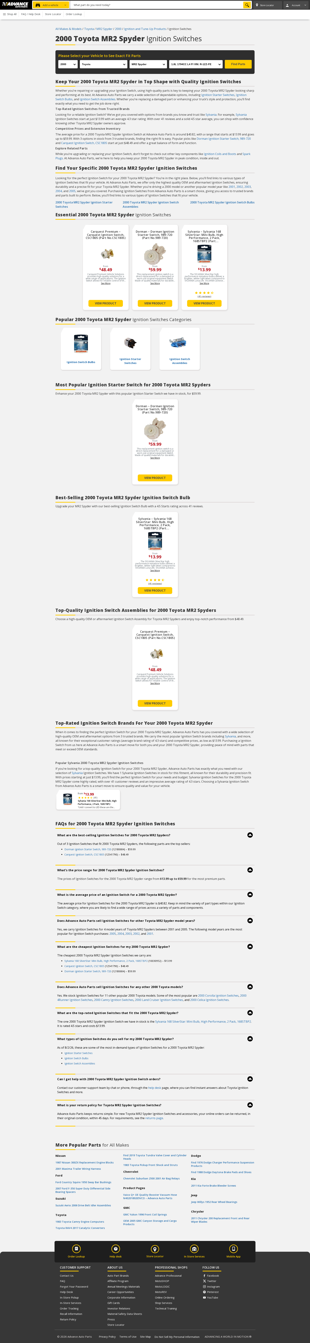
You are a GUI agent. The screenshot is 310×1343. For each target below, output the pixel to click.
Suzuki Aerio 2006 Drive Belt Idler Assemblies (83, 1205)
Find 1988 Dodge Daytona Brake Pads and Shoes (221, 1172)
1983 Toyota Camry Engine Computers (79, 1221)
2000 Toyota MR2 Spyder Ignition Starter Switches (84, 204)
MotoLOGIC (162, 1286)
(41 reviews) (204, 296)
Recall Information (71, 1314)
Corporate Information (121, 1297)
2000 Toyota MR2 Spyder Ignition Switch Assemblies (151, 204)
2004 (58, 191)
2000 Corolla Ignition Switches (218, 996)
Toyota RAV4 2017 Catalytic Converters (80, 1228)
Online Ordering (165, 1297)
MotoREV (161, 1292)
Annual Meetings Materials (123, 1286)
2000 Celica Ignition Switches (209, 1000)
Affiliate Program (117, 1281)
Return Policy (68, 1319)
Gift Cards (113, 1303)
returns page (154, 1118)
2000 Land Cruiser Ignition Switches (159, 1000)
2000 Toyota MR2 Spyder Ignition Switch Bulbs (222, 202)
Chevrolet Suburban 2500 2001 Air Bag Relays (151, 1178)
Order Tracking (69, 1308)
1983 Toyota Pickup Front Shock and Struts (150, 1165)
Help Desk (66, 1292)
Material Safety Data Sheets (124, 1314)
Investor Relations (118, 1308)
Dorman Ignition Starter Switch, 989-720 (224, 139)
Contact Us (67, 1275)
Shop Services (163, 1303)
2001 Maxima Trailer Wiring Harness (78, 1168)
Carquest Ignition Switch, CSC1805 (84, 143)
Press (111, 1319)
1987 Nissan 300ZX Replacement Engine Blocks (84, 1162)
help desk (154, 1088)
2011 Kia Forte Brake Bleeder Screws (213, 1185)
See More (106, 283)
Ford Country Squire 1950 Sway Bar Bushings (83, 1182)
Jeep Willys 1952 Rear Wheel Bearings (214, 1202)
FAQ (62, 1281)
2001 (232, 187)
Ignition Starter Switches (217, 95)
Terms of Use (128, 1336)
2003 (247, 187)
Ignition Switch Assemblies (97, 99)
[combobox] (161, 5)
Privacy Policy (107, 1336)
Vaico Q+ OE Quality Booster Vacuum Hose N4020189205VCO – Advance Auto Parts (150, 1196)
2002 (239, 187)
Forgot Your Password (74, 1286)
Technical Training (166, 1308)
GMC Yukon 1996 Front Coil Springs (145, 1214)
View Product (105, 303)
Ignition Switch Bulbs (76, 1058)
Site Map (145, 1336)
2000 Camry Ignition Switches (113, 1000)
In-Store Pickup (69, 1297)
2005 (72, 191)
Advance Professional (168, 1275)
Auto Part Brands (118, 1275)
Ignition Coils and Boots (220, 154)
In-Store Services (70, 1303)
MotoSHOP (162, 1281)
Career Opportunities (120, 1292)
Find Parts (238, 64)
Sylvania (211, 115)
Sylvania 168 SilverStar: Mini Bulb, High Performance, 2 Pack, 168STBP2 (97, 802)
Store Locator (116, 1324)
